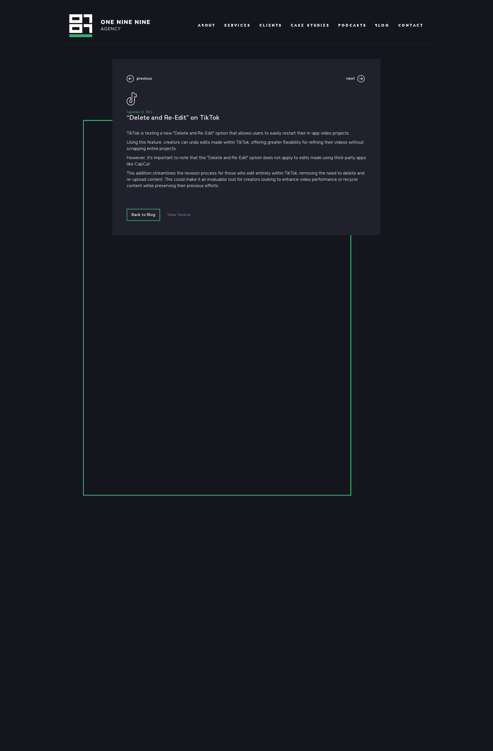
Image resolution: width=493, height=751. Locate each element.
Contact (411, 25)
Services (237, 25)
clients (270, 25)
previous (144, 78)
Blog (382, 25)
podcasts (352, 25)
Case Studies (310, 25)
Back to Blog (143, 214)
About (207, 25)
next (350, 78)
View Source (179, 214)
